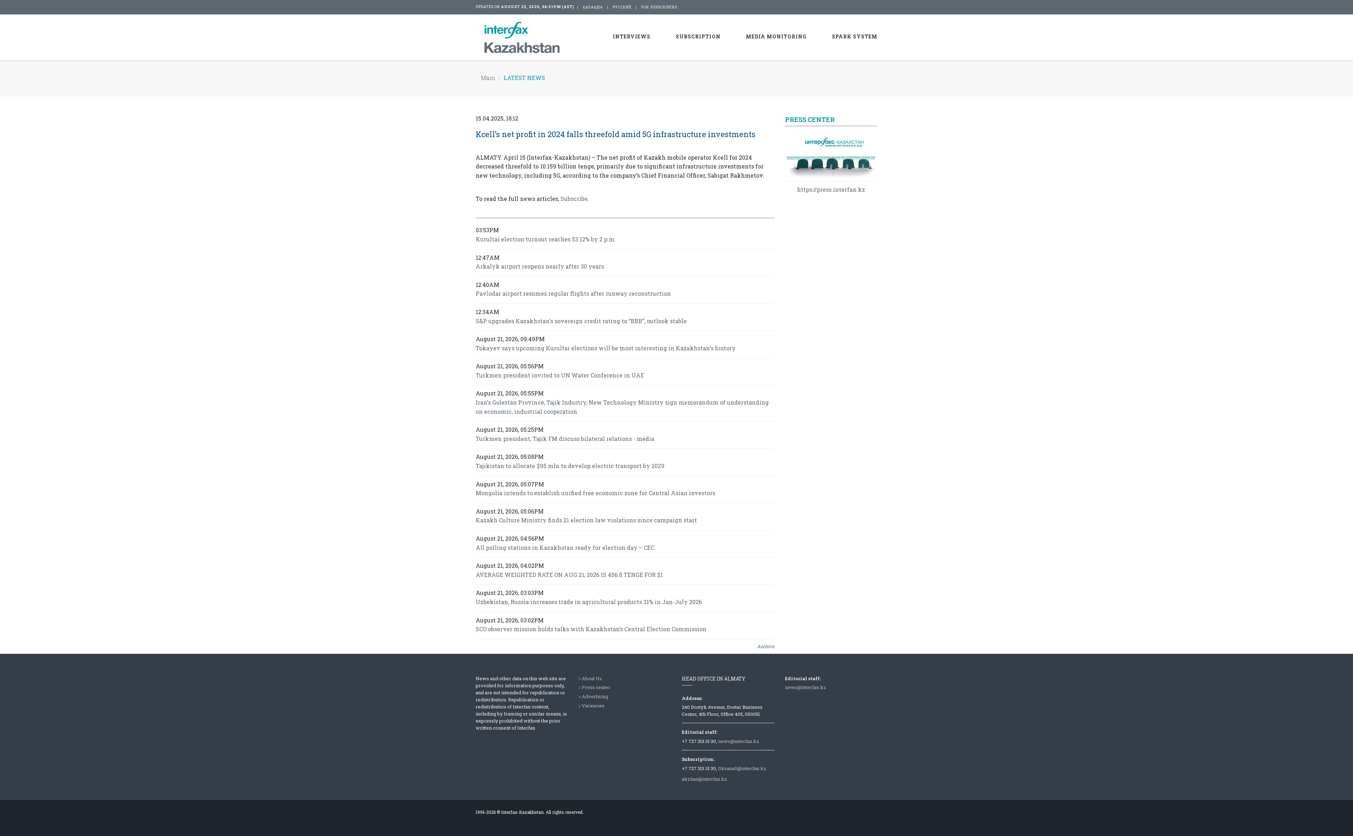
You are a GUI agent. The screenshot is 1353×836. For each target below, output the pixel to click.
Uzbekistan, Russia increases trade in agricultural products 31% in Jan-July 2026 (589, 602)
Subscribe (574, 198)
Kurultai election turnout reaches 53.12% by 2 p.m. (546, 239)
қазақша (593, 7)
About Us (592, 678)
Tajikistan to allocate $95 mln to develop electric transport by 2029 (570, 465)
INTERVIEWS (631, 36)
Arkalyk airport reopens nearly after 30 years (540, 266)
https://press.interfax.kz (831, 189)
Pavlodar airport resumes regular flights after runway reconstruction (573, 293)
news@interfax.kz (738, 741)
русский (622, 7)
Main (488, 77)
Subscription (698, 36)
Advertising (595, 696)
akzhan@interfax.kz (704, 779)
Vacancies (593, 705)
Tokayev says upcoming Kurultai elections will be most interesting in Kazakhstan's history (606, 348)
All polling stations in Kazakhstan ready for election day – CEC (565, 547)
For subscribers (659, 7)
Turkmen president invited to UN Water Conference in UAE (560, 375)
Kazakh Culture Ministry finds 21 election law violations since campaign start (586, 520)
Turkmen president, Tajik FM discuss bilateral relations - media (565, 438)
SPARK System (854, 36)
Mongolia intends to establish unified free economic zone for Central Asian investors (595, 493)
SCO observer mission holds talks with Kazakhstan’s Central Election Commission (591, 629)
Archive (765, 646)
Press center (596, 687)
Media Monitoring (776, 36)
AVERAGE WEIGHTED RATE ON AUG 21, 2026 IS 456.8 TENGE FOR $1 (569, 574)
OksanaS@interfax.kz (742, 768)
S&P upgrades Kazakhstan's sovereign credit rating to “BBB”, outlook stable (581, 321)
